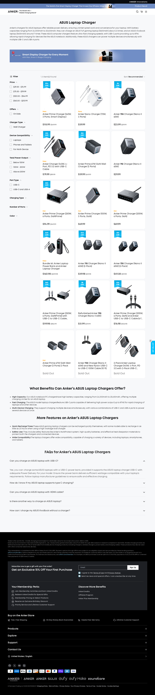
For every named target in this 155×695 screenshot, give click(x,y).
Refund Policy (53, 686)
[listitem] (10, 666)
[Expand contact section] (146, 649)
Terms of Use (98, 573)
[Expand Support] (146, 642)
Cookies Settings (113, 686)
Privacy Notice (114, 573)
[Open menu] (146, 11)
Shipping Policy (42, 686)
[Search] (137, 11)
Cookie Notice (101, 686)
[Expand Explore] (146, 635)
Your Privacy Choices (77, 686)
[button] (77, 462)
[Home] (23, 12)
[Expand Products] (146, 629)
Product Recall (141, 6)
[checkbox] (79, 573)
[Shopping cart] (141, 11)
